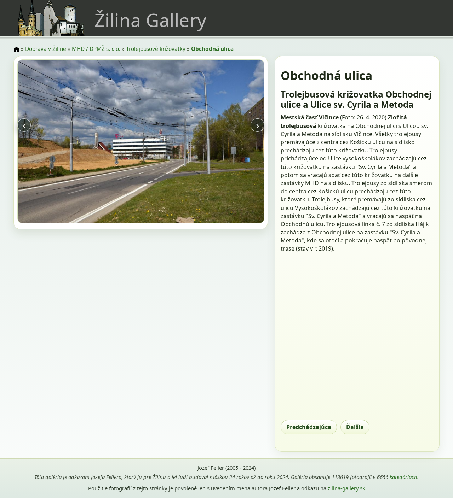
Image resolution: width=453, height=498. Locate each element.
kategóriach (403, 476)
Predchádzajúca (308, 427)
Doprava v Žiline (45, 49)
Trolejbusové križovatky (155, 49)
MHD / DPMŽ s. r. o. (96, 49)
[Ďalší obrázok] (227, 142)
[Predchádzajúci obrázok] (54, 142)
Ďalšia (355, 427)
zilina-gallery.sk (346, 488)
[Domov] (16, 49)
